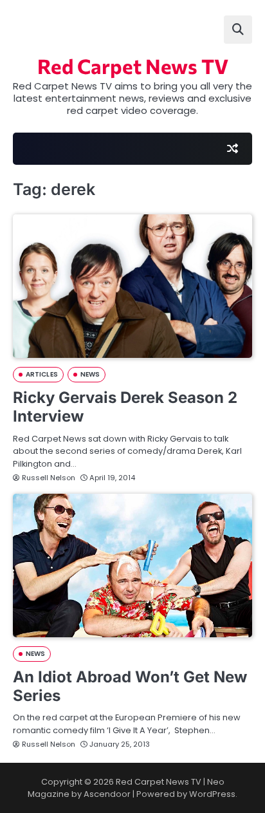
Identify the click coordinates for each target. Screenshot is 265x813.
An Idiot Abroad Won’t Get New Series (130, 686)
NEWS (90, 374)
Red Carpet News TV (132, 65)
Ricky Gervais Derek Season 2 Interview (125, 406)
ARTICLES (42, 374)
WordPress (212, 794)
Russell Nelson (48, 477)
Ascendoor (107, 794)
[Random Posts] (232, 148)
